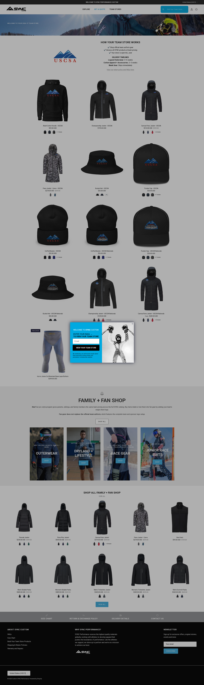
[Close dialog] (132, 323)
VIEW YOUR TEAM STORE (86, 348)
